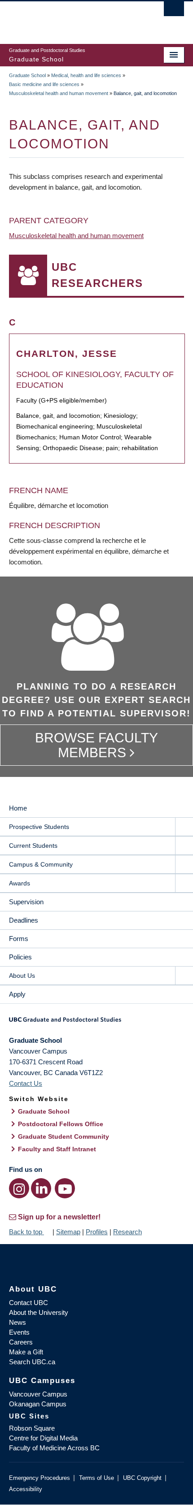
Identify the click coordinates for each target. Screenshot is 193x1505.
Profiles (97, 1232)
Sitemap (68, 1232)
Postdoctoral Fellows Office (60, 1124)
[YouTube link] (65, 1188)
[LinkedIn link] (41, 1188)
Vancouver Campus (38, 1394)
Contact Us (25, 1083)
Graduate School (27, 75)
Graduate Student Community (63, 1136)
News (17, 1322)
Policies (20, 957)
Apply (17, 994)
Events (19, 1332)
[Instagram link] (19, 1188)
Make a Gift (26, 1352)
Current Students (33, 845)
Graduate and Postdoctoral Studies (96, 1022)
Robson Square (32, 1428)
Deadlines (23, 920)
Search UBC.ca (32, 1362)
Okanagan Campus (37, 1404)
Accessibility (25, 1489)
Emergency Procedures (39, 1478)
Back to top (26, 1232)
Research (127, 1232)
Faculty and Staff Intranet (57, 1149)
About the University (38, 1312)
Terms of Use (96, 1478)
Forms (18, 938)
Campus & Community (41, 864)
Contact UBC (28, 1302)
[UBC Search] (174, 11)
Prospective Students (39, 826)
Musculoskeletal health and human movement (58, 93)
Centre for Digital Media (43, 1438)
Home (18, 808)
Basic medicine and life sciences (44, 84)
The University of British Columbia (70, 18)
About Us (22, 975)
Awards (19, 883)
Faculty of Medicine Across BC (54, 1448)
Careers (21, 1342)
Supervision (26, 902)
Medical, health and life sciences (86, 75)
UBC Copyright (142, 1478)
